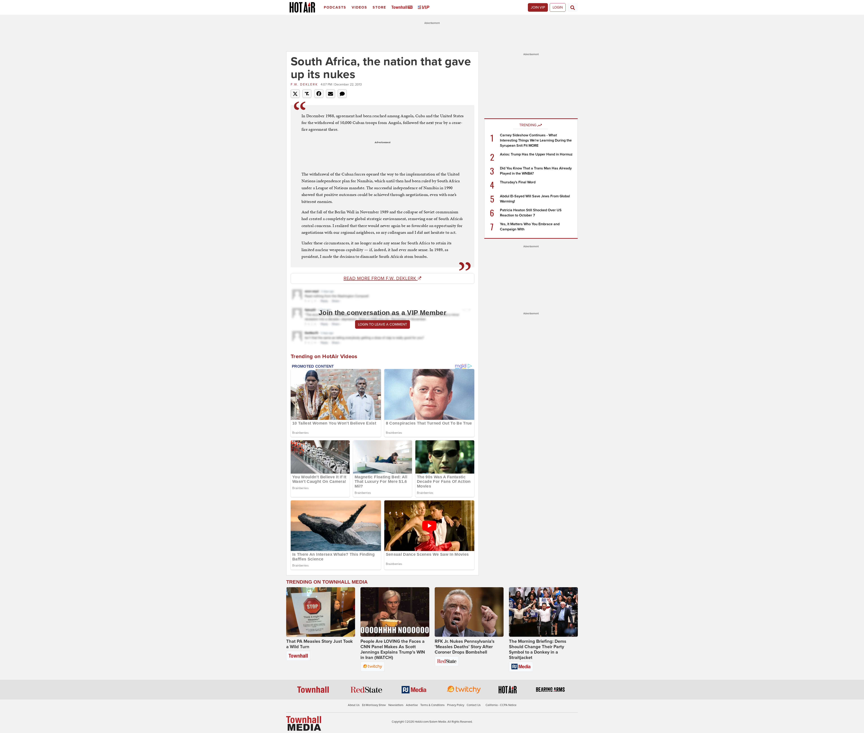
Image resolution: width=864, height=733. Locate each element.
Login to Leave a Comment (382, 324)
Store (379, 7)
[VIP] (424, 7)
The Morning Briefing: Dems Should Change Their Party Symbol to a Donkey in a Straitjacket (537, 649)
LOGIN (558, 7)
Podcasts (335, 7)
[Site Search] (572, 7)
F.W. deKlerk (305, 84)
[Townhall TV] (403, 7)
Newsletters (395, 705)
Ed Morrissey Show (374, 705)
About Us (354, 705)
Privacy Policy (455, 705)
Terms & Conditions (432, 705)
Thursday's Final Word (518, 182)
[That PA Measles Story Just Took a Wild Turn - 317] (320, 612)
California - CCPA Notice (501, 705)
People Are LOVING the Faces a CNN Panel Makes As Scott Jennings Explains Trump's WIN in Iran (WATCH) (392, 649)
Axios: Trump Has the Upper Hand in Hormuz (536, 154)
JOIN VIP (538, 7)
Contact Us (474, 705)
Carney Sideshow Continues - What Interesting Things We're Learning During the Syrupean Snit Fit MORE (536, 140)
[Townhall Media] (303, 723)
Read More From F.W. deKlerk (381, 278)
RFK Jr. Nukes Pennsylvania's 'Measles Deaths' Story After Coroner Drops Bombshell (465, 647)
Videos (359, 7)
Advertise (412, 705)
